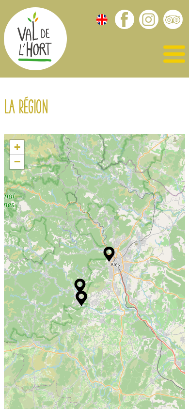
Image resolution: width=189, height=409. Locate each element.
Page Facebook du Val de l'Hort (124, 19)
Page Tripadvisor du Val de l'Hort (173, 19)
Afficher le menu (174, 54)
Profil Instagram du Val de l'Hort (148, 19)
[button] (109, 254)
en (102, 19)
